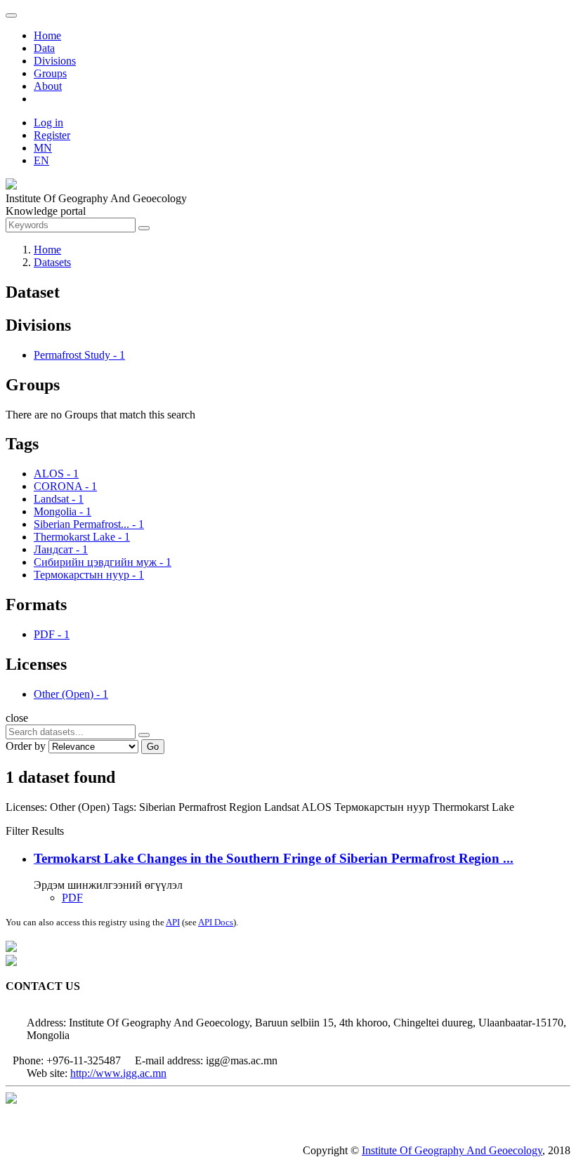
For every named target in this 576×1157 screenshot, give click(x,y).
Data (44, 48)
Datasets (52, 262)
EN (41, 160)
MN (43, 148)
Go (153, 746)
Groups (50, 73)
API (173, 922)
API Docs (215, 922)
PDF (72, 898)
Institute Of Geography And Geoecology (452, 1150)
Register (52, 135)
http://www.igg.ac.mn (118, 1073)
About (48, 86)
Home (47, 35)
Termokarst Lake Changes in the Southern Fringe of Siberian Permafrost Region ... (273, 858)
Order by (26, 746)
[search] (144, 735)
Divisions (55, 61)
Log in (48, 122)
